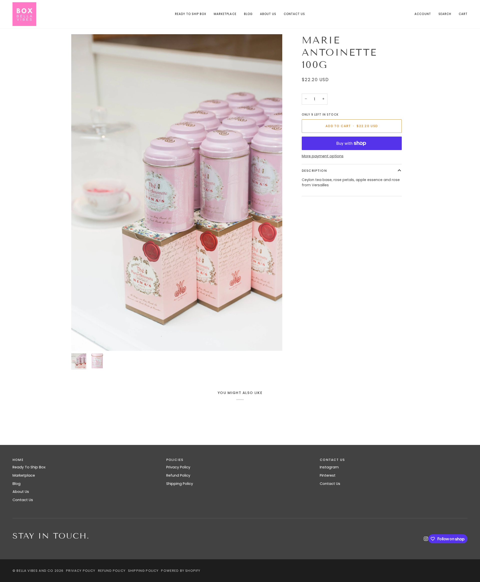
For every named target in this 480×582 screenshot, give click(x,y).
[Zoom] (176, 192)
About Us (20, 491)
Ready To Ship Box (29, 467)
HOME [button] (18, 459)
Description (314, 170)
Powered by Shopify (180, 570)
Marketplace (23, 475)
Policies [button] (174, 459)
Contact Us (22, 499)
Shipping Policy (179, 483)
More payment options (323, 156)
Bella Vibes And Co (34, 570)
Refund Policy (178, 475)
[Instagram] (426, 539)
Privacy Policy (178, 467)
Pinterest (328, 475)
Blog (16, 483)
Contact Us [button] (332, 459)
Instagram (329, 467)
